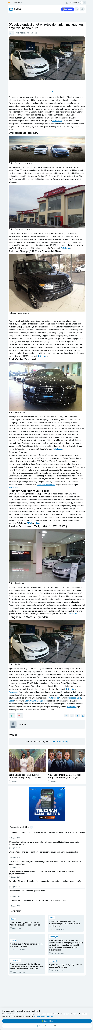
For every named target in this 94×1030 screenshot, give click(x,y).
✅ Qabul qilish (46, 1021)
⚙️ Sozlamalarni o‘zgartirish (46, 1026)
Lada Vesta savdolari (46, 484)
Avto (11, 33)
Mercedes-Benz (74, 698)
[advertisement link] (67, 9)
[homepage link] (14, 9)
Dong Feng (41, 701)
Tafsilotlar (65, 248)
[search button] (76, 9)
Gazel (10, 701)
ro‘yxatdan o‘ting (59, 741)
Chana (32, 701)
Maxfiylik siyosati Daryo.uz (43, 1016)
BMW (29, 523)
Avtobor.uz (57, 121)
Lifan (26, 701)
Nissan (37, 523)
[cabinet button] (81, 9)
